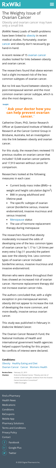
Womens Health (38, 367)
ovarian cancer (37, 55)
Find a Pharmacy (11, 395)
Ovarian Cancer (10, 367)
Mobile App (8, 418)
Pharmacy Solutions (13, 423)
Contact (6, 437)
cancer (6, 44)
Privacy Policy (9, 432)
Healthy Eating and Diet (24, 363)
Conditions (8, 409)
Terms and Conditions (14, 427)
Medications (8, 405)
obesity (31, 35)
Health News (9, 400)
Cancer (24, 367)
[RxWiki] (11, 4)
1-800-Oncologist (20, 383)
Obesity (6, 363)
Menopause (17, 219)
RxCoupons (8, 414)
